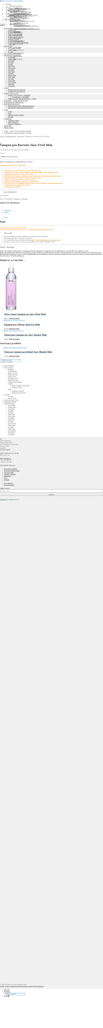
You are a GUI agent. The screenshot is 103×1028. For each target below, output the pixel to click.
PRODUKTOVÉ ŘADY (12, 55)
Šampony (17, 199)
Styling (10, 384)
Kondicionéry (12, 371)
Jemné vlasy (12, 376)
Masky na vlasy (13, 373)
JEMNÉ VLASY (13, 39)
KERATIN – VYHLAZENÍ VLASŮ (16, 101)
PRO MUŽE (8, 46)
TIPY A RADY (13, 122)
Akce (9, 389)
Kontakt (10, 117)
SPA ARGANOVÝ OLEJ (12, 53)
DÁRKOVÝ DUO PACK (16, 91)
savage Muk (12, 82)
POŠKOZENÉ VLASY (16, 37)
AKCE (6, 88)
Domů (2, 136)
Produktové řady (10, 136)
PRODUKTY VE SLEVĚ (16, 90)
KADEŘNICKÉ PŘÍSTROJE (14, 102)
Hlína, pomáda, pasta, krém (20, 385)
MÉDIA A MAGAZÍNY (16, 115)
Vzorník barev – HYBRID (20, 97)
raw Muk (11, 79)
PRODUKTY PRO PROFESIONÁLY (20, 108)
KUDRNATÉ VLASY (15, 41)
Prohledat (7, 991)
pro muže (7, 394)
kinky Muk (11, 77)
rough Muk (11, 81)
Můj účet (7, 990)
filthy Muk (11, 66)
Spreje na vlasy (17, 387)
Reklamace (7, 476)
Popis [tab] (6, 217)
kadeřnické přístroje (10, 402)
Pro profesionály (9, 365)
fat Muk (10, 64)
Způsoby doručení (10, 474)
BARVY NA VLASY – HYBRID (19, 95)
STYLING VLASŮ (14, 48)
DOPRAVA (8, 126)
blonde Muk (12, 59)
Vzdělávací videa (13, 120)
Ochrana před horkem (15, 382)
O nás (6, 110)
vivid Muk (11, 86)
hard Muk (11, 70)
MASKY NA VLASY (15, 34)
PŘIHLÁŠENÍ (9, 128)
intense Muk (12, 75)
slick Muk (11, 84)
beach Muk (11, 57)
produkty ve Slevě (18, 391)
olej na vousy (12, 50)
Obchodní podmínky (10, 469)
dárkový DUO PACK (19, 393)
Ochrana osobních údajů (12, 471)
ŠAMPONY (12, 30)
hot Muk (10, 73)
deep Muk (11, 61)
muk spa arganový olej (11, 400)
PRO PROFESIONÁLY (12, 104)
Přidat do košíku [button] (14, 318)
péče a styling (8, 367)
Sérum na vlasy (13, 374)
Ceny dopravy (8, 483)
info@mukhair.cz (5, 458)
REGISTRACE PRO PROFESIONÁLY (21, 106)
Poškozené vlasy (13, 380)
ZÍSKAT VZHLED (14, 124)
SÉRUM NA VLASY (15, 35)
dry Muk (11, 63)
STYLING (11, 44)
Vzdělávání (7, 119)
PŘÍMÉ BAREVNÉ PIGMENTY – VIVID (22, 99)
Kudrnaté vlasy (13, 378)
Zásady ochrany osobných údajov (10, 986)
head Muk (11, 72)
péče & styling (8, 28)
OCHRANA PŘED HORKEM (18, 43)
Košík (6, 996)
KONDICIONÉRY (14, 32)
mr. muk (10, 52)
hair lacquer (11, 68)
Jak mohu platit (9, 472)
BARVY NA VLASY (11, 93)
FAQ (9, 113)
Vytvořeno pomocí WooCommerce (32, 986)
